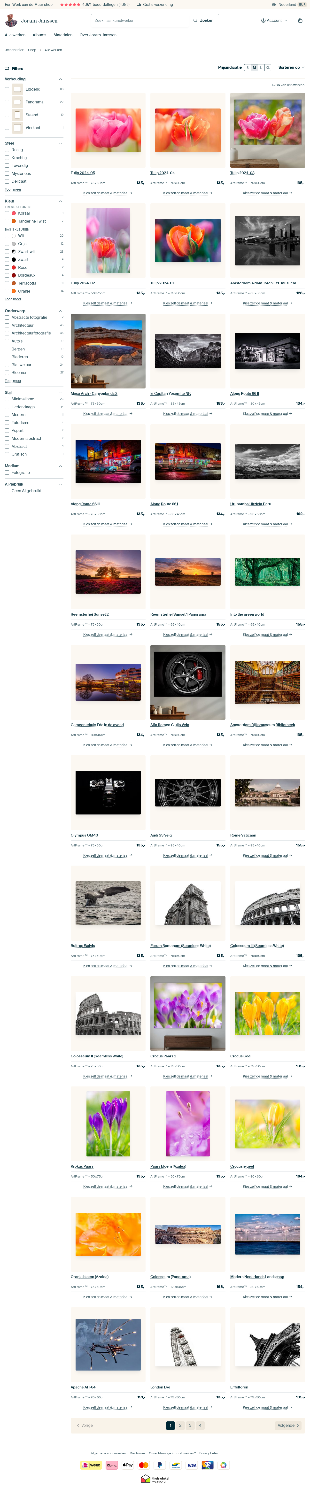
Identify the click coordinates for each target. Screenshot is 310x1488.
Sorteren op (289, 68)
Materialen (63, 35)
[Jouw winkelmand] (300, 20)
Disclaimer (137, 1453)
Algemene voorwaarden (108, 1453)
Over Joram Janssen (98, 35)
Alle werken (15, 35)
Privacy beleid (209, 1453)
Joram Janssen (39, 20)
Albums (39, 35)
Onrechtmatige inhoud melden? (172, 1453)
